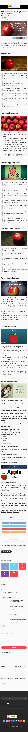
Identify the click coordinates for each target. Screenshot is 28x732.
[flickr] (19, 721)
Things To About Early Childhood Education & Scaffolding (16, 601)
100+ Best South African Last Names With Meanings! (14, 541)
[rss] (24, 721)
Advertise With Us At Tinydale (7, 587)
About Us (3, 584)
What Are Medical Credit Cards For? (20, 679)
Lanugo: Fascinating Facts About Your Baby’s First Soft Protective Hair (17, 607)
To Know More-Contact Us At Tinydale (9, 592)
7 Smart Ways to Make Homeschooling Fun (18, 620)
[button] (14, 445)
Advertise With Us (4, 707)
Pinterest (16, 512)
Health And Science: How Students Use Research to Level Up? (6, 665)
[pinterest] (22, 566)
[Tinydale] (14, 7)
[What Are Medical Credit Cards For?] (21, 673)
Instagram (22, 510)
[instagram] (5, 574)
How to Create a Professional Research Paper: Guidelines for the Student (20, 665)
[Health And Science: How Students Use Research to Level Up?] (7, 658)
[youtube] (21, 721)
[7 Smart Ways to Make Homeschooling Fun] (5, 621)
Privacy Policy (4, 590)
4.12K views (4, 17)
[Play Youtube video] (14, 472)
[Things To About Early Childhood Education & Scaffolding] (5, 602)
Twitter (3, 512)
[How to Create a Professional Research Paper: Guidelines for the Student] (21, 658)
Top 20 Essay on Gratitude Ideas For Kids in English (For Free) (14, 545)
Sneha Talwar (4, 15)
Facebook (13, 510)
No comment (19, 15)
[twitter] (14, 566)
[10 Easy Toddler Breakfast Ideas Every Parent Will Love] (5, 615)
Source (3, 420)
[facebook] (5, 566)
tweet (11, 517)
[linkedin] (14, 721)
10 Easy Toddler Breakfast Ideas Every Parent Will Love (17, 613)
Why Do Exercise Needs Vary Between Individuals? (7, 679)
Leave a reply (5, 551)
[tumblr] (16, 721)
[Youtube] (14, 574)
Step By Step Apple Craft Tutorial (14, 500)
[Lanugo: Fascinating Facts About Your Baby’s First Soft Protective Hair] (5, 608)
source (24, 495)
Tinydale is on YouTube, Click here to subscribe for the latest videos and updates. (14, 505)
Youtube (9, 512)
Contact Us (20, 729)
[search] (25, 7)
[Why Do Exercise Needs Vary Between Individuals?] (7, 673)
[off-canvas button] (2, 7)
